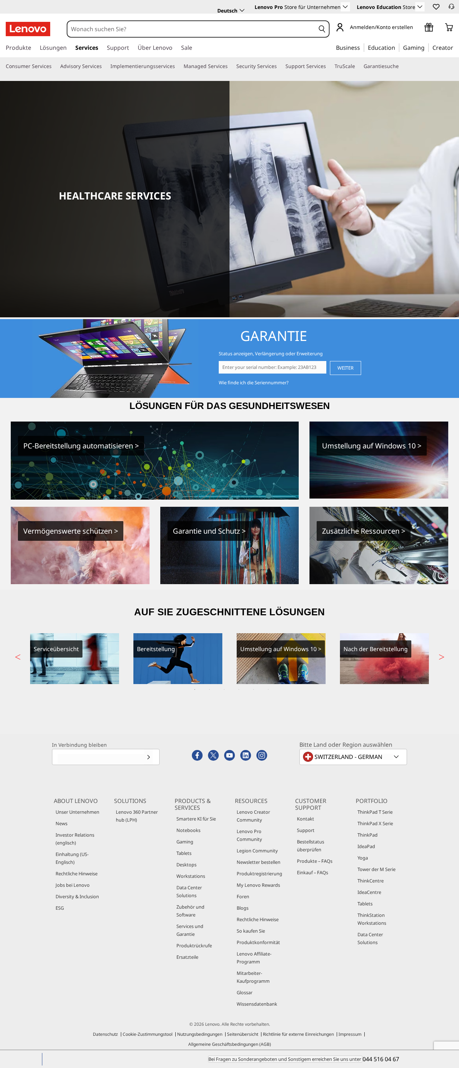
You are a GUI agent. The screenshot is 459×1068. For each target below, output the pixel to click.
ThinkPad (368, 835)
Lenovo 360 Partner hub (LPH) (137, 816)
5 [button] (253, 689)
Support (305, 830)
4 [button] (238, 689)
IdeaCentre (369, 892)
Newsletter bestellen (258, 862)
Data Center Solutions (189, 891)
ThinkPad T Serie (375, 812)
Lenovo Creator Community (253, 816)
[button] (435, 6)
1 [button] (194, 689)
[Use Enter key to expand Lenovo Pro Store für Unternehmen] (345, 6)
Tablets (183, 853)
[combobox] (191, 29)
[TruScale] (358, 66)
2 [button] (209, 689)
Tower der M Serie (377, 869)
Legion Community (257, 850)
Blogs (243, 908)
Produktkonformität (258, 942)
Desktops (186, 864)
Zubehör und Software (190, 911)
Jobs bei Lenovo (73, 885)
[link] (451, 9)
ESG (60, 908)
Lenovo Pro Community (249, 835)
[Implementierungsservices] (178, 66)
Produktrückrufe (194, 945)
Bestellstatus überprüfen (310, 845)
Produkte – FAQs (314, 861)
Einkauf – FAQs (312, 872)
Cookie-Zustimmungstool (147, 1034)
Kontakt (305, 819)
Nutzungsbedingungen (199, 1034)
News (61, 823)
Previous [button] (17, 655)
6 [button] (268, 689)
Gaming (184, 841)
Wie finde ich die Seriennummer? (254, 382)
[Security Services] (280, 66)
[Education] (397, 47)
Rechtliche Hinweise (77, 873)
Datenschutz (105, 1034)
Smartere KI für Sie (196, 819)
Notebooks (188, 830)
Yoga (363, 858)
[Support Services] (329, 66)
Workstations (190, 876)
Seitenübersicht (242, 1034)
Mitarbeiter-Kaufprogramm (253, 977)
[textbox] (353, 757)
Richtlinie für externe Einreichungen (298, 1034)
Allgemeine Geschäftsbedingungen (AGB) (229, 1044)
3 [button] (224, 689)
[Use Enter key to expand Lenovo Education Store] (420, 6)
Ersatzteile (187, 957)
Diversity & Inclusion (77, 896)
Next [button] (441, 655)
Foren (243, 896)
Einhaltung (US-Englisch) (72, 858)
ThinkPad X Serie (375, 823)
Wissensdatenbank (257, 1004)
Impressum (350, 1034)
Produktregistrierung (259, 873)
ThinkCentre (371, 880)
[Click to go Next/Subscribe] (148, 757)
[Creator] (456, 47)
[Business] (362, 47)
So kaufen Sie (251, 931)
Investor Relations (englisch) (75, 839)
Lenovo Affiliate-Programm (254, 958)
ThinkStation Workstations (372, 919)
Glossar (244, 992)
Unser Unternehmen (77, 812)
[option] (74, 658)
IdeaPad (366, 846)
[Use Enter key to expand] (417, 27)
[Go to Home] (28, 29)
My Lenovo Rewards (258, 885)
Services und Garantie (189, 930)
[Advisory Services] (105, 66)
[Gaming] (427, 47)
